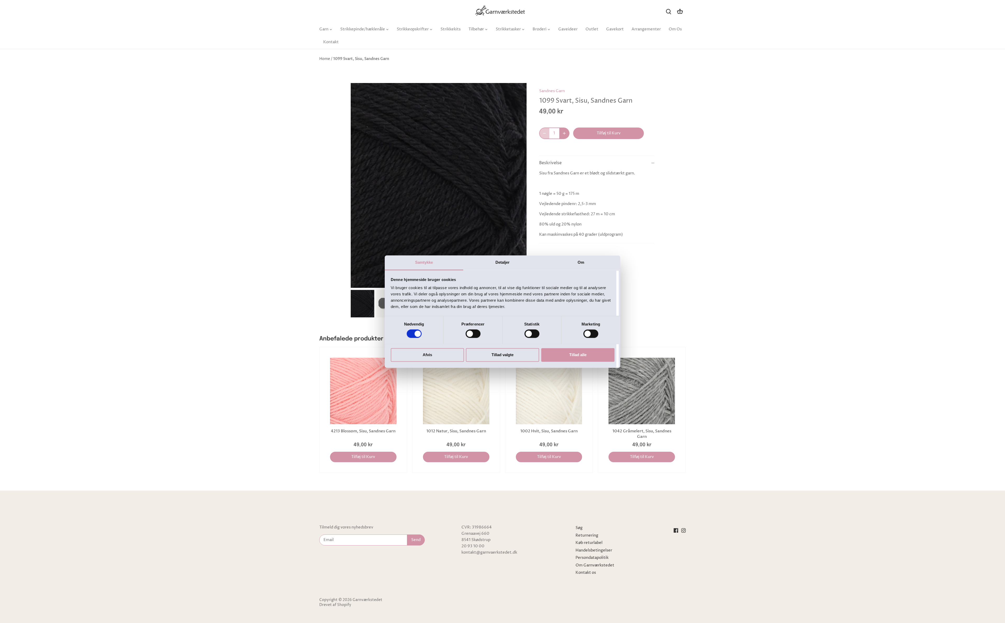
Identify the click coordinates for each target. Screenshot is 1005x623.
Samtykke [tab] (424, 262)
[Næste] (519, 185)
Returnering (587, 535)
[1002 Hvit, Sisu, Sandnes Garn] (549, 391)
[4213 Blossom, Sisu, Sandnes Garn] (363, 391)
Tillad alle (578, 354)
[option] (439, 185)
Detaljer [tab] (502, 262)
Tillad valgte (502, 354)
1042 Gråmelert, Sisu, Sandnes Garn (641, 433)
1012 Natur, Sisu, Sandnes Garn (456, 431)
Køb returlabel (589, 542)
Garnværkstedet (367, 600)
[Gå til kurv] (680, 11)
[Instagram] (683, 530)
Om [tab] (581, 262)
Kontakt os (586, 572)
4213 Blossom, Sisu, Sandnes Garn (363, 431)
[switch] (473, 333)
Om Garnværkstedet (595, 565)
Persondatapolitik (592, 557)
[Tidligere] (358, 185)
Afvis (427, 354)
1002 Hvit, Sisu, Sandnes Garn (549, 431)
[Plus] (564, 133)
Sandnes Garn (552, 91)
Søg (579, 528)
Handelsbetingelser (594, 550)
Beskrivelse (550, 163)
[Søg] (668, 11)
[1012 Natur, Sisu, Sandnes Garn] (456, 391)
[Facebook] (676, 530)
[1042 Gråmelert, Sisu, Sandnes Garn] (641, 391)
